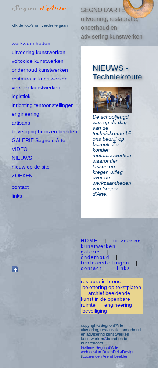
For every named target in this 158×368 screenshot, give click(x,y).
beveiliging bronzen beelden (44, 131)
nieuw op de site (31, 167)
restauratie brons (101, 281)
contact (20, 187)
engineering (25, 114)
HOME (89, 240)
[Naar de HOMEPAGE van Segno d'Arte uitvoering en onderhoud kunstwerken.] (39, 10)
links (17, 196)
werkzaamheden (31, 43)
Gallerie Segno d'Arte (99, 347)
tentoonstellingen (105, 263)
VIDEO (20, 149)
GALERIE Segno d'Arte (38, 140)
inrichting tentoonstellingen (43, 105)
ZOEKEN (22, 175)
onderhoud (95, 257)
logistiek (21, 96)
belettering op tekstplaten (111, 287)
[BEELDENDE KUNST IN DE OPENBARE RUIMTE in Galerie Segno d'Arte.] (138, 16)
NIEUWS (22, 158)
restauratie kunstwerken (40, 79)
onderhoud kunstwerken (40, 70)
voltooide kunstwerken (38, 61)
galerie (90, 252)
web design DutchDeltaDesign (107, 352)
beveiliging (94, 311)
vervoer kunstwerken (36, 87)
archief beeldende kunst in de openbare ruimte (105, 299)
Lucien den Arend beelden (105, 356)
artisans (21, 123)
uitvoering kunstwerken (38, 52)
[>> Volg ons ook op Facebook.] (15, 270)
